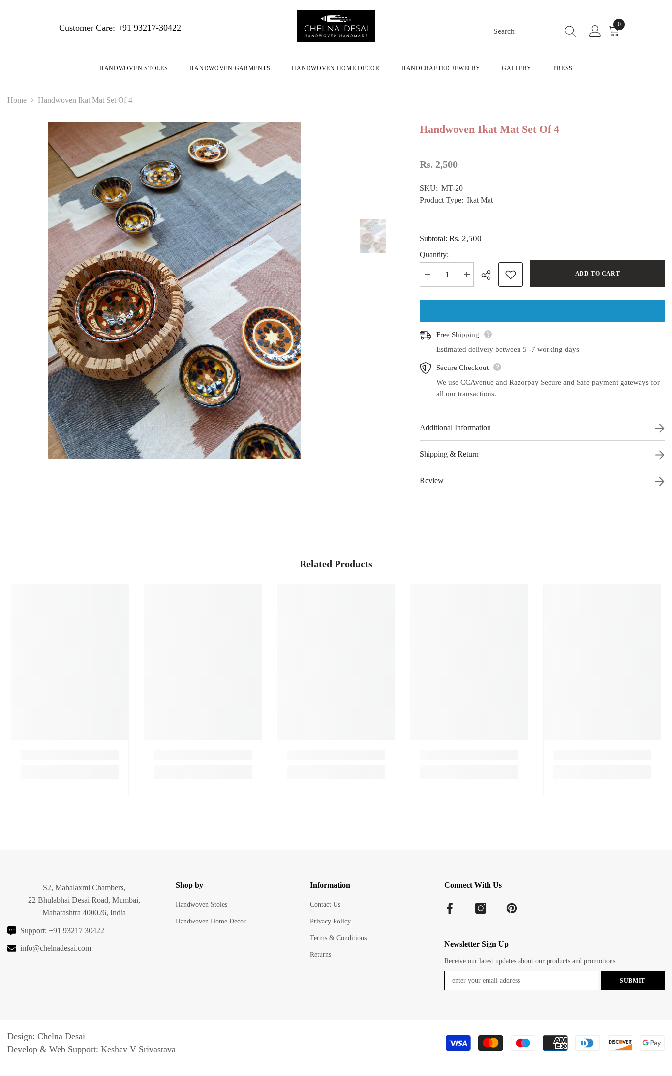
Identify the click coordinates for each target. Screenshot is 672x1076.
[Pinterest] (511, 908)
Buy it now (542, 311)
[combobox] (525, 30)
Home (17, 100)
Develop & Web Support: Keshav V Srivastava (91, 1049)
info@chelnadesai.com (55, 948)
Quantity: (434, 254)
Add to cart (597, 273)
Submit (632, 980)
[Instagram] (480, 908)
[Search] (535, 31)
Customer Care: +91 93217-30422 (120, 27)
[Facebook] (449, 908)
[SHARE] (489, 275)
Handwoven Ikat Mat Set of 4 (489, 129)
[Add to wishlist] (510, 274)
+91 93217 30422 (76, 930)
